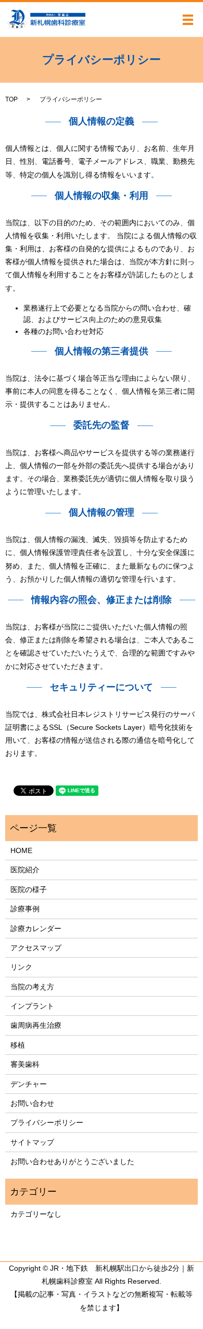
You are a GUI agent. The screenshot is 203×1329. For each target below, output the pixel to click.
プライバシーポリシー (46, 1122)
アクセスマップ (35, 948)
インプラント (32, 1006)
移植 (17, 1045)
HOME (21, 850)
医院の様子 (28, 889)
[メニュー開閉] (188, 20)
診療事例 (25, 909)
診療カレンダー (35, 928)
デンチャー (28, 1084)
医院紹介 (25, 870)
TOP (11, 99)
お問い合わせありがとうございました (72, 1161)
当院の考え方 (32, 987)
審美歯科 (25, 1064)
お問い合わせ (32, 1103)
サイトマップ (32, 1142)
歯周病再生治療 (35, 1025)
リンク (21, 967)
